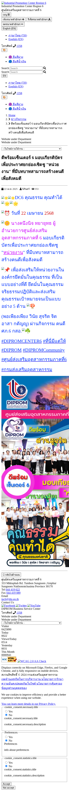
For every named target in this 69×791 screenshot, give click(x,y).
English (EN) (9, 28)
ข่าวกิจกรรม (18, 119)
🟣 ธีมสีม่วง (15, 56)
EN (4, 75)
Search (5, 68)
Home (11, 115)
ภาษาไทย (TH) (17, 35)
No (10, 715)
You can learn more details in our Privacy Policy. (28, 703)
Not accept (8, 787)
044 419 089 (13, 592)
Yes (10, 711)
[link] (21, 341)
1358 (19, 45)
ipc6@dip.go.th (10, 599)
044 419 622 (13, 589)
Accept (6, 784)
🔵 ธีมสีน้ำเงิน (17, 61)
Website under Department (16, 142)
